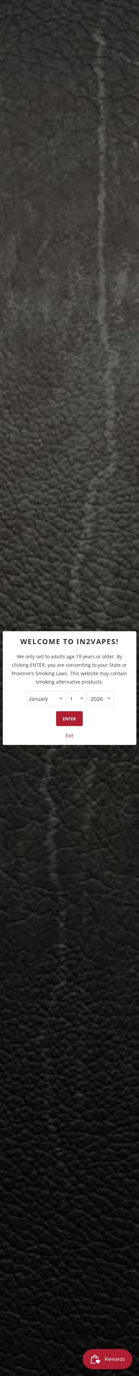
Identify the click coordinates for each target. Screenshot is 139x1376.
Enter (69, 719)
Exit (69, 735)
